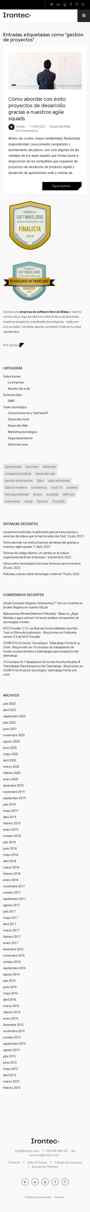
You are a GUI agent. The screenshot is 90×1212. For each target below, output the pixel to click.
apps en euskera (16, 487)
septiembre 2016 (14, 968)
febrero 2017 (12, 936)
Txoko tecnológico (15, 407)
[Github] (77, 4)
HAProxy (68, 494)
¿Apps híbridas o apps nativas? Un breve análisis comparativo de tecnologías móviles (41, 618)
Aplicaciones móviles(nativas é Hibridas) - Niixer (34, 613)
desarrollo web (45, 473)
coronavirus (39, 487)
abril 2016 (9, 999)
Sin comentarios (27, 130)
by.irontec (32, 466)
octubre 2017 (12, 892)
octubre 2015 (12, 1037)
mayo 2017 (10, 917)
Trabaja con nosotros (68, 1162)
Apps (40, 480)
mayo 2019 (10, 810)
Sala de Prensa (37, 1162)
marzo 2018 (11, 867)
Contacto (14, 1162)
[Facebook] (71, 4)
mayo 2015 (10, 1069)
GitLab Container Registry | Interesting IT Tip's (33, 603)
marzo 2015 (11, 1081)
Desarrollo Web (60, 126)
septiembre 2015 (14, 1043)
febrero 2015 (12, 1087)
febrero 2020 (12, 773)
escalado (52, 494)
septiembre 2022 (14, 716)
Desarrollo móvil (18, 419)
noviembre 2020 (14, 735)
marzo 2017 (11, 930)
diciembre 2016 (13, 949)
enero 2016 (10, 1018)
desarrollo (49, 466)
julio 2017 (9, 911)
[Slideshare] (65, 4)
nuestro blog (11, 316)
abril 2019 (9, 817)
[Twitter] (52, 4)
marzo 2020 (11, 766)
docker (37, 494)
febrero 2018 (12, 873)
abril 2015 (9, 1075)
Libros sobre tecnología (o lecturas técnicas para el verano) (42, 563)
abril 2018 (9, 861)
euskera (72, 487)
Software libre (12, 395)
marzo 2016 (11, 1006)
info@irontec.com (27, 1151)
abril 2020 (9, 760)
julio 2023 (9, 703)
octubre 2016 (12, 962)
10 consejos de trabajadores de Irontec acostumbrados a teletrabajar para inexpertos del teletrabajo (40, 651)
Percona (42, 501)
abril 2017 (9, 924)
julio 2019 (9, 804)
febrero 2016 (12, 1012)
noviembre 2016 (14, 955)
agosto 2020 (11, 741)
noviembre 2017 (14, 886)
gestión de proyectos (19, 480)
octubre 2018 (12, 836)
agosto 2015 (11, 1050)
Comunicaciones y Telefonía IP (28, 413)
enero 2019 (10, 829)
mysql (28, 501)
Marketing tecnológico (22, 432)
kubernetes (12, 501)
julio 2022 (9, 722)
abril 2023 (9, 710)
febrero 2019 (12, 823)
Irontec (20, 126)
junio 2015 (10, 1062)
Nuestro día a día (19, 388)
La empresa (16, 382)
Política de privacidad (38, 1197)
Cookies (59, 1197)
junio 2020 (10, 747)
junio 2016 (10, 987)
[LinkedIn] (58, 4)
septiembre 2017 (14, 899)
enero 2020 (10, 779)
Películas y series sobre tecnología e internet (32, 574)
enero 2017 (10, 943)
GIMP (11, 401)
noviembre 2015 (14, 1031)
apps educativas (59, 480)
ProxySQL (58, 501)
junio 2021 (10, 729)
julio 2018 (9, 842)
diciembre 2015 (13, 1024)
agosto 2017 (11, 905)
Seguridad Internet (20, 438)
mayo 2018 (10, 854)
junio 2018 (10, 848)
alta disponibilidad (17, 494)
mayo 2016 (10, 993)
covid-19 (56, 487)
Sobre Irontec (12, 376)
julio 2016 (9, 980)
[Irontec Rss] (83, 4)
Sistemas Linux (18, 444)
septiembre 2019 (14, 798)
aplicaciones (13, 466)
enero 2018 (10, 880)
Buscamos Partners (45, 1166)
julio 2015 (9, 1056)
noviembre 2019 (14, 792)
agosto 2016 (11, 974)
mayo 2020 (10, 754)
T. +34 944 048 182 (55, 1151)
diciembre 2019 (13, 785)
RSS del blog (11, 345)
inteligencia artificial (18, 473)
